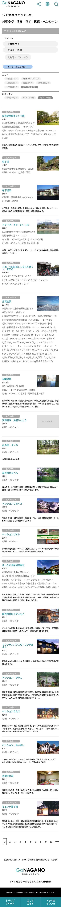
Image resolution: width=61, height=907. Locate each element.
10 (51, 841)
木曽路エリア (44, 83)
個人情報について (42, 860)
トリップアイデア (10, 902)
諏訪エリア (28, 83)
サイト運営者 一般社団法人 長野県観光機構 (30, 881)
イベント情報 (29, 97)
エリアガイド (30, 902)
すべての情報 (46, 97)
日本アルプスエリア (31, 78)
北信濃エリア (12, 78)
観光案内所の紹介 (10, 860)
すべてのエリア (30, 87)
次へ (57, 841)
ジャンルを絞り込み (16, 30)
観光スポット (12, 97)
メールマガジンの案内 (26, 860)
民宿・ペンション (18, 57)
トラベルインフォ (50, 902)
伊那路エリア (12, 87)
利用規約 (54, 860)
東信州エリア (12, 83)
